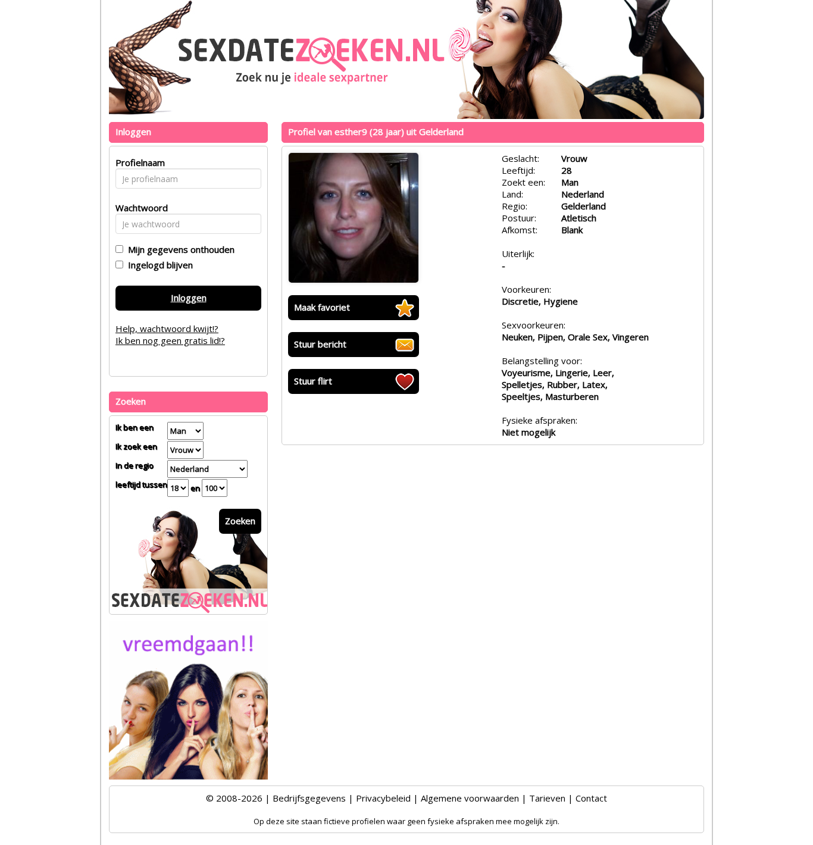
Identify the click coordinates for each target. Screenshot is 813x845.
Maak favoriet (322, 307)
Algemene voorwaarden (470, 798)
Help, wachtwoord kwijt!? (166, 328)
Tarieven (547, 798)
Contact (591, 798)
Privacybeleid (383, 798)
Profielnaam (138, 162)
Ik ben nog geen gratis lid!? (170, 340)
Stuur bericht (320, 344)
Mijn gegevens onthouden (178, 249)
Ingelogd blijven (158, 265)
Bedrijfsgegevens (309, 798)
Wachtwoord (138, 208)
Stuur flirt (313, 381)
